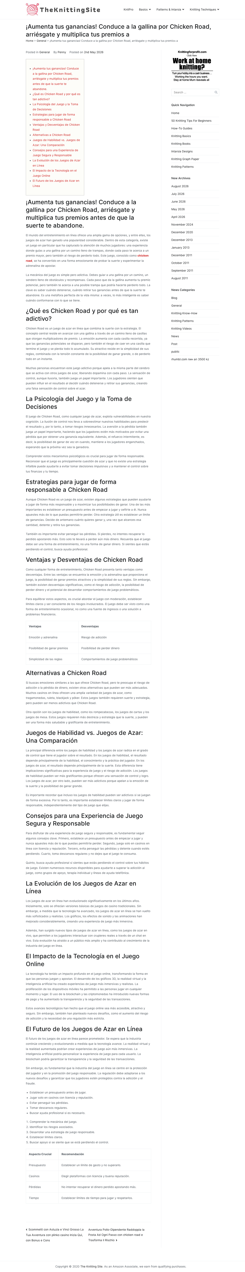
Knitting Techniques (203, 9)
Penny (62, 52)
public (175, 351)
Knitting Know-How (184, 313)
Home (175, 113)
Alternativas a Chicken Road (51, 135)
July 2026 (177, 194)
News (175, 336)
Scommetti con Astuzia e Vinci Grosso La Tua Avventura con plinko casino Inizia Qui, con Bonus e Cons (55, 1235)
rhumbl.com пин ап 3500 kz (190, 359)
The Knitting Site (91, 1266)
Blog (174, 298)
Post (174, 344)
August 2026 (180, 186)
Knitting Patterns (182, 166)
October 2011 (180, 263)
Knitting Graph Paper (185, 159)
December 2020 (182, 232)
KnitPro (128, 9)
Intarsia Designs (182, 151)
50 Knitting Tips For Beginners (191, 120)
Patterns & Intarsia (168, 9)
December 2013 (182, 240)
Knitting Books (180, 143)
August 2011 (179, 278)
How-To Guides (181, 128)
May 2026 (178, 209)
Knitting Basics (181, 136)
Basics (143, 9)
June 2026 (178, 201)
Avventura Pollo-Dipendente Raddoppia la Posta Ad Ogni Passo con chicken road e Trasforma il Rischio (116, 1235)
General (44, 52)
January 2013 (180, 247)
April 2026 (178, 217)
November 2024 (182, 224)
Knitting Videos (181, 328)
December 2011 (181, 255)
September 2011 (182, 270)
